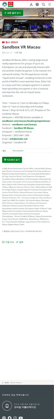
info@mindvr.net (19, 138)
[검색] (43, 4)
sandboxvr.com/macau (24, 124)
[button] (31, 5)
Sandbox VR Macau (24, 128)
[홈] (3, 383)
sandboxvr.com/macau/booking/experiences (26, 120)
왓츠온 (7, 383)
